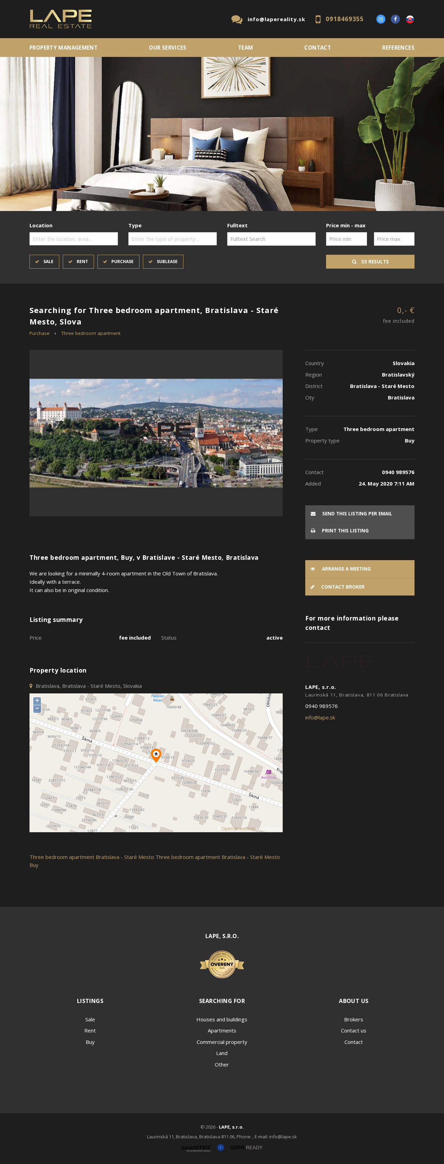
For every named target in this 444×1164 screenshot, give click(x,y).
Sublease (167, 261)
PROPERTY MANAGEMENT (63, 47)
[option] (222, 134)
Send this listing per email (356, 514)
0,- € (399, 314)
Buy (90, 1041)
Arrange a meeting (346, 569)
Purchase (122, 261)
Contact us (353, 1030)
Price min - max (346, 225)
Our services (168, 47)
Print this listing (345, 531)
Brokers (353, 1019)
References (398, 47)
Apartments (222, 1030)
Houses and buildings (221, 1019)
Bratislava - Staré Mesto (125, 856)
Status (169, 637)
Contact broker (342, 587)
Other (222, 1064)
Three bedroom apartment (90, 333)
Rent (82, 261)
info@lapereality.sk (276, 19)
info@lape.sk (320, 717)
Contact (317, 47)
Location (40, 225)
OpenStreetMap (238, 829)
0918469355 (345, 19)
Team (245, 47)
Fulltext (237, 225)
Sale (48, 261)
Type (135, 225)
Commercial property (222, 1041)
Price (35, 637)
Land (222, 1052)
